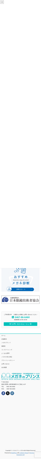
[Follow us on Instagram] (12, 393)
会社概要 (4, 367)
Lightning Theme (24, 453)
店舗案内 (4, 339)
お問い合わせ (5, 364)
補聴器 (3, 346)
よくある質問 (5, 353)
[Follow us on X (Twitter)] (8, 393)
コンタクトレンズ (6, 349)
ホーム (3, 335)
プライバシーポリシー (8, 360)
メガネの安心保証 (6, 357)
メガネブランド (6, 342)
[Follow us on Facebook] (3, 393)
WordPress (14, 453)
